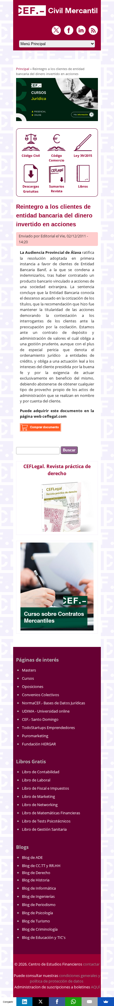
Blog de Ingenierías (38, 896)
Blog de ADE (32, 857)
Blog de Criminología (40, 929)
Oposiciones (32, 686)
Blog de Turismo (36, 921)
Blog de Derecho (36, 872)
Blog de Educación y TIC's (43, 937)
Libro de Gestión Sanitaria (44, 829)
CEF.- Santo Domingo (40, 719)
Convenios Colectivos (40, 694)
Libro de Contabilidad (40, 771)
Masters (29, 670)
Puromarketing (35, 735)
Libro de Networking (40, 804)
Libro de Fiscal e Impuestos (45, 788)
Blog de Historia (35, 880)
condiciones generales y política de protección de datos (65, 978)
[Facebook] (57, 1001)
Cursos (28, 678)
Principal (22, 69)
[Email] (90, 1001)
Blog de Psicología (37, 912)
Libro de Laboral (36, 780)
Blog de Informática (39, 888)
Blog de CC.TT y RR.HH (41, 865)
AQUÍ (95, 987)
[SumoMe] (106, 1001)
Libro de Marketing (38, 796)
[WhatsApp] (73, 1001)
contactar (91, 964)
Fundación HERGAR (39, 744)
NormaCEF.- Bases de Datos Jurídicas (53, 703)
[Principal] (58, 16)
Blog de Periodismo (39, 904)
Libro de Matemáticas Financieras (51, 812)
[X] (40, 1001)
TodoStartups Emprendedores (48, 727)
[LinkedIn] (24, 1001)
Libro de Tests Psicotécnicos (46, 821)
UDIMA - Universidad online (46, 711)
